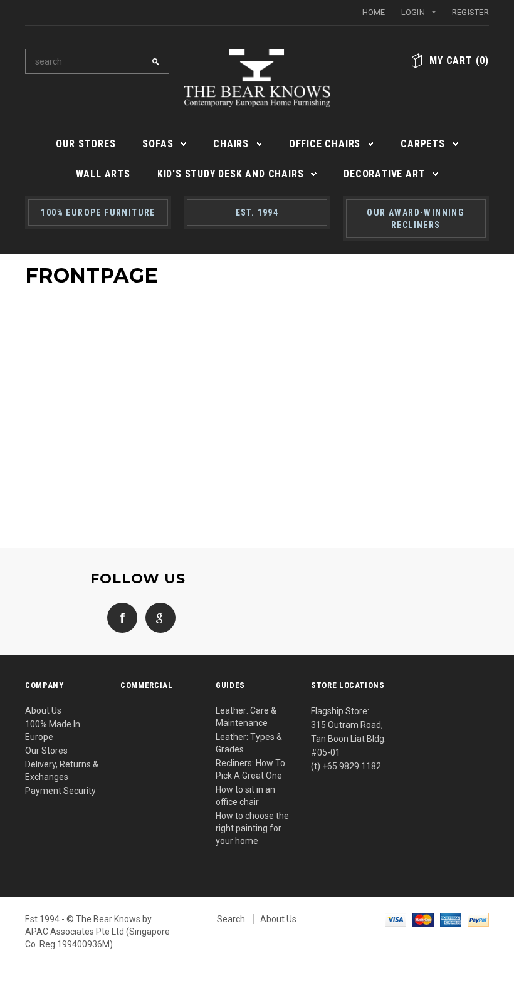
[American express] (450, 919)
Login (413, 12)
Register (470, 12)
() (459, 60)
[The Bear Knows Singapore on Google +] (157, 617)
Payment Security (60, 791)
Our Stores (46, 751)
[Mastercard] (423, 919)
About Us (43, 710)
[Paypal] (478, 919)
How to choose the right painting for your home (252, 828)
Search (231, 919)
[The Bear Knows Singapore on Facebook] (119, 617)
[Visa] (395, 919)
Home (374, 12)
